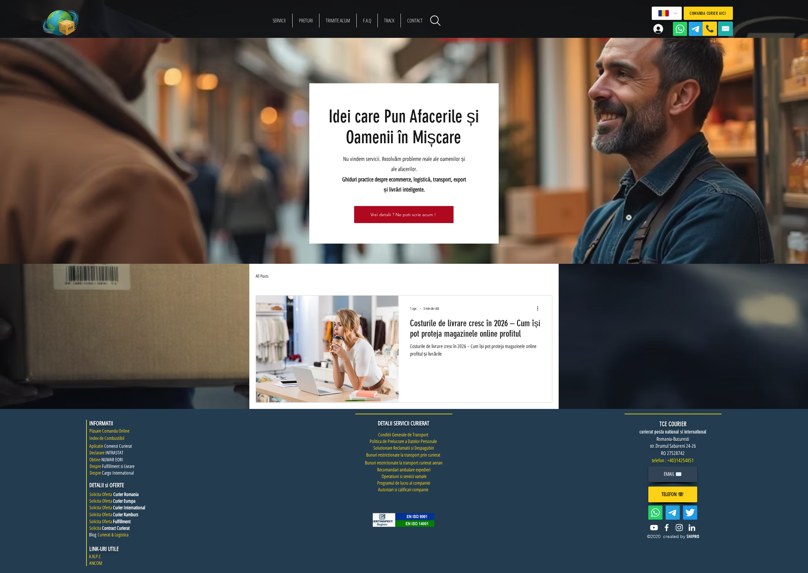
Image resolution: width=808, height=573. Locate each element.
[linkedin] (692, 527)
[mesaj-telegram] (696, 29)
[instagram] (679, 527)
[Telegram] (673, 512)
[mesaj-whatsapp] (680, 29)
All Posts (262, 276)
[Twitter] (690, 512)
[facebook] (666, 527)
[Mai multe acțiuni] (540, 308)
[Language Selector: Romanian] (667, 13)
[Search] (435, 20)
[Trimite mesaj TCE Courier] (655, 512)
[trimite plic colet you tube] (654, 527)
